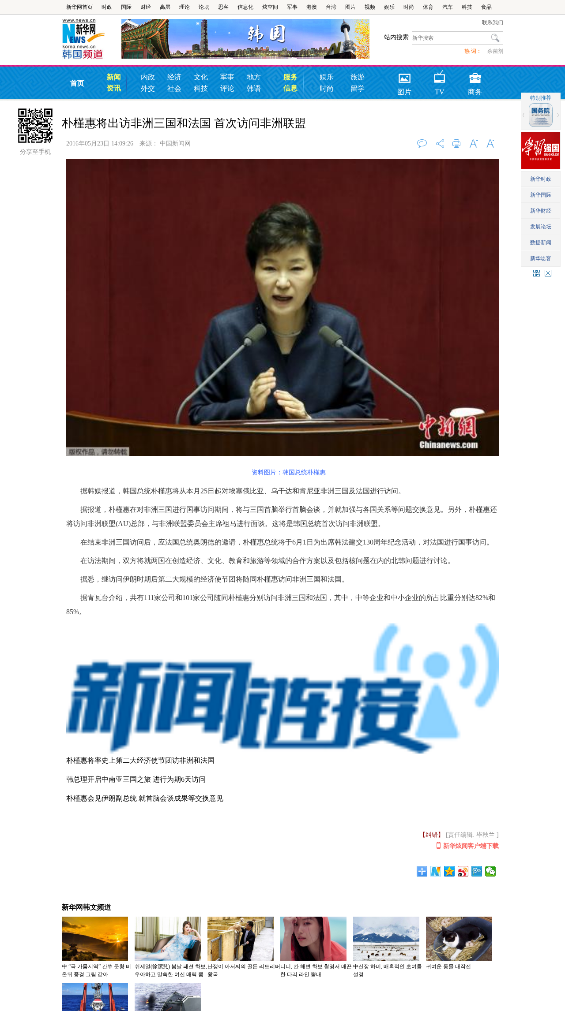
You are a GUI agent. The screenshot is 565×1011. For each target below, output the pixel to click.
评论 (227, 88)
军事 (292, 7)
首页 (77, 83)
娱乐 (389, 7)
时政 (107, 7)
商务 (475, 75)
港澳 (311, 7)
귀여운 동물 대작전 (448, 966)
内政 (148, 77)
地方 (254, 77)
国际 (126, 7)
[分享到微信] (490, 871)
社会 (174, 88)
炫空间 (270, 7)
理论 (184, 7)
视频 (370, 7)
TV (440, 75)
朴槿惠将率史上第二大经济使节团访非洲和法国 (140, 760)
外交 (148, 88)
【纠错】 (431, 835)
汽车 (447, 7)
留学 (357, 88)
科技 (467, 7)
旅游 (357, 77)
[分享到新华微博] (435, 871)
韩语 (254, 88)
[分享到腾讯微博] (476, 871)
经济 (174, 77)
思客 (223, 7)
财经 (145, 7)
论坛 (204, 7)
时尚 (408, 7)
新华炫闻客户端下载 (471, 846)
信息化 (245, 7)
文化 (201, 77)
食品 (486, 7)
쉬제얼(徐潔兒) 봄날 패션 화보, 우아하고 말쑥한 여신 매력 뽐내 (171, 974)
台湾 (331, 7)
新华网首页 (79, 7)
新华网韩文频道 (86, 907)
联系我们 (492, 22)
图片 (350, 7)
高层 (165, 7)
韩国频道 (91, 39)
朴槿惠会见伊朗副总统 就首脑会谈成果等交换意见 (144, 798)
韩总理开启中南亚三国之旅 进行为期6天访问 (136, 779)
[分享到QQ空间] (449, 871)
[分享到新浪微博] (463, 871)
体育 (428, 7)
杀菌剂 (495, 51)
